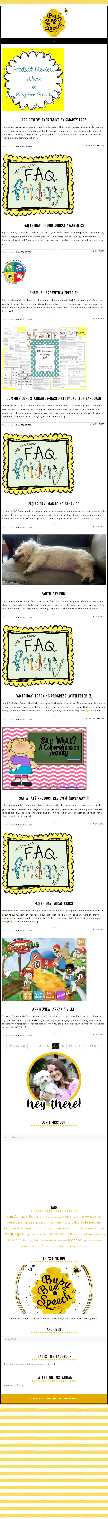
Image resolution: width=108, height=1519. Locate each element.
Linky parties (31, 1234)
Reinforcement (43, 1240)
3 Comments (98, 251)
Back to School (45, 1217)
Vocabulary (67, 1246)
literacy (44, 1234)
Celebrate (76, 1217)
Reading (28, 1240)
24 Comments (97, 824)
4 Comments (98, 1035)
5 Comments (98, 319)
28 (63, 1046)
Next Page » (93, 1046)
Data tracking (24, 1223)
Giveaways (25, 1228)
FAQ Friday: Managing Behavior (54, 504)
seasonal (75, 1240)
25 (40, 1046)
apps (10, 1216)
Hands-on (74, 1229)
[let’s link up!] (54, 1289)
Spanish (88, 1241)
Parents (91, 1234)
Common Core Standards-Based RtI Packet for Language (54, 398)
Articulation (25, 1217)
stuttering (97, 1241)
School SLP (61, 1241)
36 (80, 1046)
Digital (36, 1223)
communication (91, 1217)
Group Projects (53, 1229)
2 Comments (98, 526)
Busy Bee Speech (54, 22)
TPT (42, 1246)
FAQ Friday (55, 1223)
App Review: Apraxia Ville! (54, 1009)
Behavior (58, 1217)
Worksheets (81, 1247)
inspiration (97, 1228)
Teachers (26, 1247)
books (67, 1216)
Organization (59, 1234)
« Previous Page (17, 1046)
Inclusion (84, 1229)
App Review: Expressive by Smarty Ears (54, 120)
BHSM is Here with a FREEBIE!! (54, 293)
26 (48, 1046)
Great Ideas (39, 1229)
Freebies (93, 1222)
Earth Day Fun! (54, 594)
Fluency (79, 1222)
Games (10, 1228)
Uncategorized (23, 147)
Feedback (67, 1223)
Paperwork (77, 1234)
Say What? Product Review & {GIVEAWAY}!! (54, 798)
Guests (65, 1229)
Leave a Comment (95, 146)
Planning (100, 1235)
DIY (41, 1223)
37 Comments (97, 424)
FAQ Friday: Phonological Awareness (54, 225)
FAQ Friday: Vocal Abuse (54, 903)
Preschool (14, 1240)
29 (70, 1046)
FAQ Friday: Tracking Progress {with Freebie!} (54, 696)
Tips (34, 1246)
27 (55, 1046)
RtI (55, 1240)
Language (12, 1234)
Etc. (46, 1223)
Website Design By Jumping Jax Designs (62, 1399)
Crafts (11, 1222)
